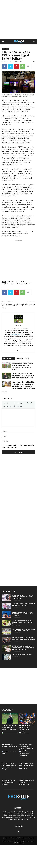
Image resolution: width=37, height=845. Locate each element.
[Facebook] (4, 66)
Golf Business (6, 284)
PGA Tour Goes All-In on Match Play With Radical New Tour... (23, 604)
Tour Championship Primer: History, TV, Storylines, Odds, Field (23, 630)
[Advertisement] (18, 20)
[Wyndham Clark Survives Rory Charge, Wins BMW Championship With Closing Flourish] (6, 648)
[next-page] (6, 392)
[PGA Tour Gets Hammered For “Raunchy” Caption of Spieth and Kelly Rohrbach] (10, 756)
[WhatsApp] (22, 66)
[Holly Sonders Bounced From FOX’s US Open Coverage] (10, 773)
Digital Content (21, 281)
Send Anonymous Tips (28, 838)
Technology (5, 48)
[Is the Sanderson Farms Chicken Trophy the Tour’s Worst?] (27, 756)
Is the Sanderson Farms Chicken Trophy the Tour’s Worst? (26, 765)
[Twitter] (10, 66)
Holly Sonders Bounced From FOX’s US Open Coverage (9, 782)
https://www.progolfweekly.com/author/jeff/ (18, 328)
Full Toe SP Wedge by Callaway (22, 654)
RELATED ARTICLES (8, 358)
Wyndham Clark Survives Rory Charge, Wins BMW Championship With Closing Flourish (23, 647)
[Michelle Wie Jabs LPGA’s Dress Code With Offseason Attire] (27, 773)
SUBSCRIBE (18, 838)
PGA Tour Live (27, 284)
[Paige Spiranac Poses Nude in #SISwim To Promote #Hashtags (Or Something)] (27, 737)
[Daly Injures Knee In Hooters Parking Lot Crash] (10, 737)
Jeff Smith (10, 61)
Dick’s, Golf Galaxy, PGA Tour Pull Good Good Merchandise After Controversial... (22, 596)
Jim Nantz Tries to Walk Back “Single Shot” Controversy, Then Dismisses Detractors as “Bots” (23, 375)
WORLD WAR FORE (15, 334)
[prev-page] (3, 392)
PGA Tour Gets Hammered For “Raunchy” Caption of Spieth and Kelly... (9, 765)
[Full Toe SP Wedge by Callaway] (6, 657)
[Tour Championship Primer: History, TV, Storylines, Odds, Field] (6, 631)
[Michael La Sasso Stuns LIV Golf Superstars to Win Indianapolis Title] (6, 640)
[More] (28, 66)
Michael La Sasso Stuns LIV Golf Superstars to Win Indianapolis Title (23, 638)
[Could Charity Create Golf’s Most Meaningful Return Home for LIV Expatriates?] (6, 614)
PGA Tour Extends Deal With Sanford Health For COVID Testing (10, 306)
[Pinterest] (16, 66)
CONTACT (11, 838)
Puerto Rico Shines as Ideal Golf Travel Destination (27, 305)
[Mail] (18, 350)
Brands (14, 281)
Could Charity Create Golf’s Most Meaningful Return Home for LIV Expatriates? (22, 613)
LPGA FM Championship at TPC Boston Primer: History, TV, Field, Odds (22, 622)
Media (13, 284)
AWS (8, 281)
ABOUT (5, 838)
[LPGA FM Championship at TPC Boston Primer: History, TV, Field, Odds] (6, 623)
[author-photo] (18, 323)
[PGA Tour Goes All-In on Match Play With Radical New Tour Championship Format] (6, 606)
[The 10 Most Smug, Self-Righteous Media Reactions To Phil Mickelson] (27, 718)
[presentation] (4, 403)
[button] (3, 41)
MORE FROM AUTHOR (22, 358)
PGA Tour (19, 284)
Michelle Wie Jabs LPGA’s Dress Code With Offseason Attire (26, 782)
